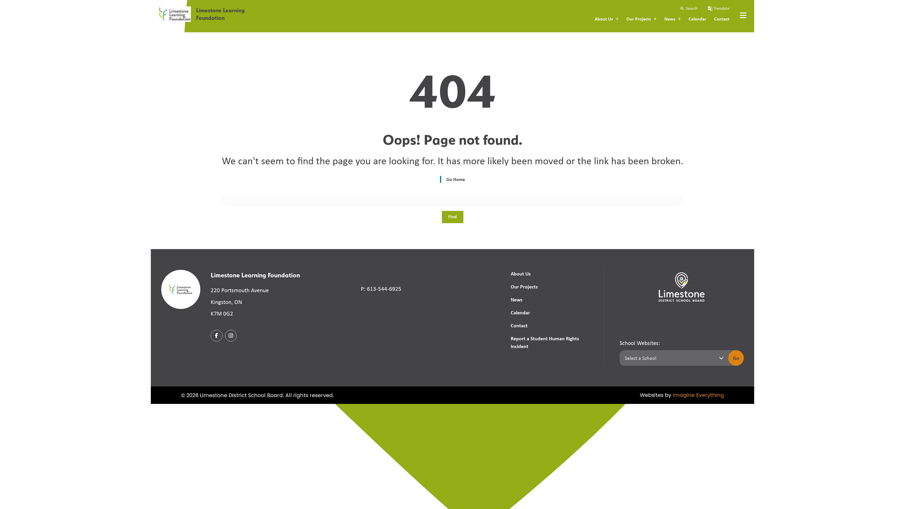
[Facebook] (216, 336)
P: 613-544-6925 (381, 289)
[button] (688, 8)
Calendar (697, 19)
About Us (521, 273)
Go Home (455, 179)
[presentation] (743, 15)
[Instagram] (231, 336)
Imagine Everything (698, 395)
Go (736, 357)
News (516, 299)
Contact (721, 19)
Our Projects (524, 286)
